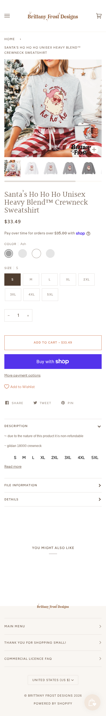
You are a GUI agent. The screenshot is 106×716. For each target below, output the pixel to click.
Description (16, 426)
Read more (12, 466)
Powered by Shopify (53, 703)
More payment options (22, 375)
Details (11, 499)
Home (9, 39)
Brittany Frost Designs (50, 695)
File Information (20, 485)
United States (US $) (51, 680)
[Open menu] (12, 16)
